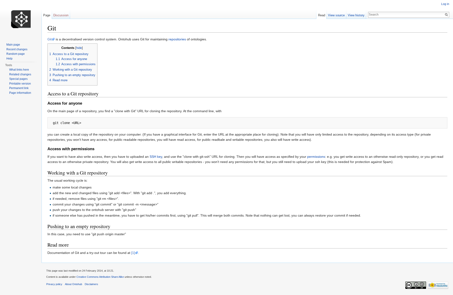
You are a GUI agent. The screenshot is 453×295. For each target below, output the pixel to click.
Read (321, 15)
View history (356, 15)
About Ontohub (73, 284)
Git (49, 39)
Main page (13, 44)
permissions (316, 156)
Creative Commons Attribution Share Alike (100, 276)
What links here (19, 69)
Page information (20, 92)
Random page (15, 54)
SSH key (156, 156)
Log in (445, 4)
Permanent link (19, 88)
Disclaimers (91, 284)
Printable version (20, 83)
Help (9, 58)
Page (46, 15)
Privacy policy (54, 284)
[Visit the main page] (21, 19)
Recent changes (16, 49)
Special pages (18, 79)
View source (336, 15)
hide (79, 48)
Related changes (20, 74)
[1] (133, 253)
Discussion (60, 15)
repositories (177, 39)
